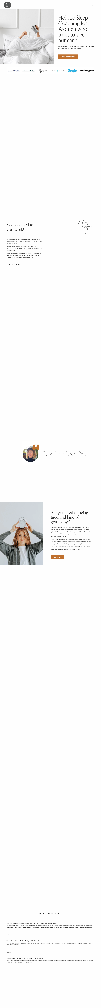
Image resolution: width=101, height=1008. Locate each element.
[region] (50, 455)
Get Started (57, 557)
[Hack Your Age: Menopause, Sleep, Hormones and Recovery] (50, 955)
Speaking (55, 5)
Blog (70, 5)
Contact (76, 5)
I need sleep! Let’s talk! (68, 56)
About (40, 5)
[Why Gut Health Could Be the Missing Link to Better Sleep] (50, 938)
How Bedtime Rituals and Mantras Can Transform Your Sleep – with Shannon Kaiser (32, 923)
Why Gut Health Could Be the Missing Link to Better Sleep (24, 941)
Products (63, 5)
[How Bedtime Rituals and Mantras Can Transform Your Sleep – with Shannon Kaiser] (50, 921)
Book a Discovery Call (89, 5)
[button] (76, 244)
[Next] (96, 455)
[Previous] (5, 455)
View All (50, 971)
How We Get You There (14, 264)
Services (47, 5)
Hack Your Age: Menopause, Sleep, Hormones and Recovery (25, 958)
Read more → (9, 934)
